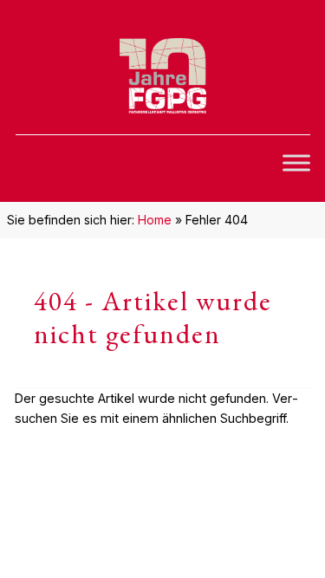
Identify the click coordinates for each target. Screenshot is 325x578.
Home (155, 219)
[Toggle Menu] (296, 162)
